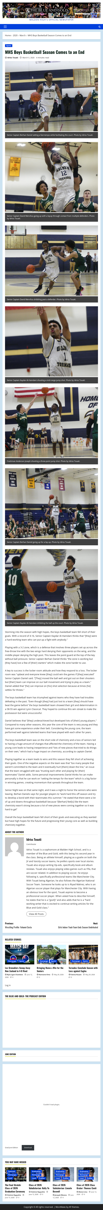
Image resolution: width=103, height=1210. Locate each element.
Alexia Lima (83, 1192)
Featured (11, 1171)
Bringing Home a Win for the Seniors (50, 969)
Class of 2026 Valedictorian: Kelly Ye (39, 1186)
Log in (8, 985)
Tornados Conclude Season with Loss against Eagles (83, 969)
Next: (78, 925)
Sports (8, 46)
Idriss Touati (12, 57)
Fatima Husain (76, 975)
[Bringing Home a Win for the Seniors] (51, 955)
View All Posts (36, 913)
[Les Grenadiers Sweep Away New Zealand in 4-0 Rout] (19, 955)
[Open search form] (99, 26)
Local (10, 1178)
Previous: (18, 925)
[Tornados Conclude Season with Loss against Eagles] (83, 955)
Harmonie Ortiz (44, 975)
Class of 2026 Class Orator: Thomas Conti (86, 1186)
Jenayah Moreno (61, 1195)
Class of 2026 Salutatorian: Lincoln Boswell (62, 1188)
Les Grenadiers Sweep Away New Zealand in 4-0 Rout (17, 969)
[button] (5, 26)
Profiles (42, 1178)
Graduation (36, 1171)
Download (28, 1147)
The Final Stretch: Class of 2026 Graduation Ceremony (15, 1188)
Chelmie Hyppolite (14, 1195)
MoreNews (61, 1207)
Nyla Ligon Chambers (15, 975)
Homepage (12, 961)
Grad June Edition (11, 1147)
